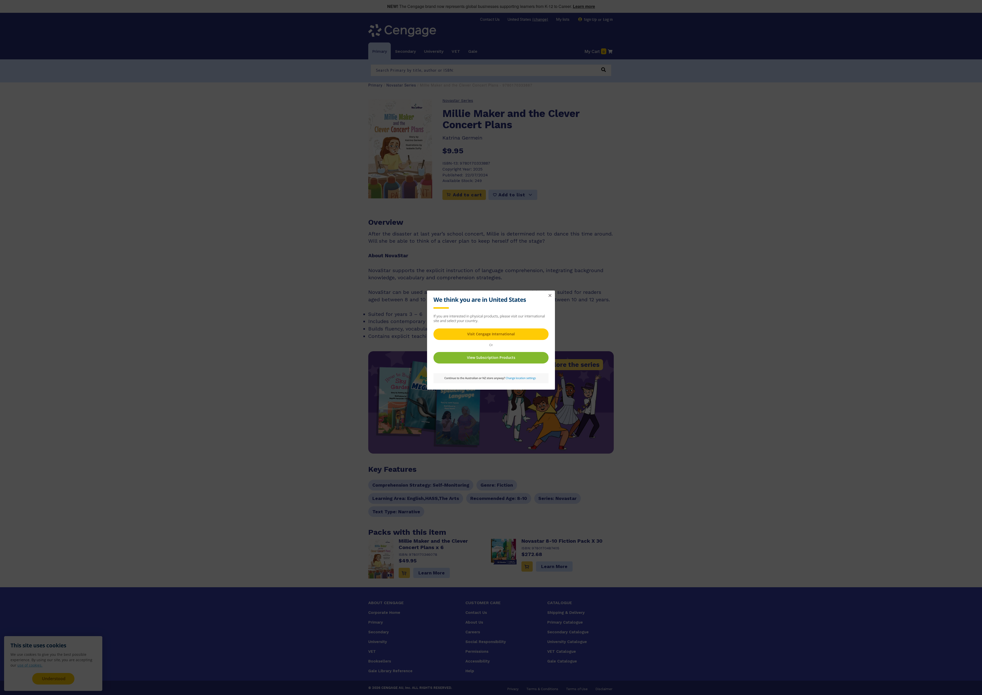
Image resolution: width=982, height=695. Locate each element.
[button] (549, 295)
